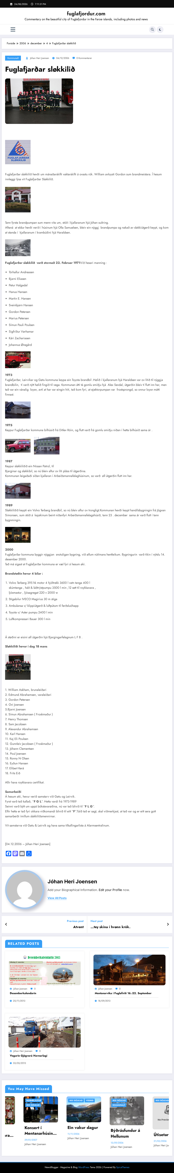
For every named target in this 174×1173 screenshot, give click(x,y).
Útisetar (118, 1100)
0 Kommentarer (84, 58)
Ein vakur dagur (25, 1127)
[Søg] (152, 29)
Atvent (78, 927)
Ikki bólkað (18, 1100)
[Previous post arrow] (6, 924)
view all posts (57, 898)
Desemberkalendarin (23, 993)
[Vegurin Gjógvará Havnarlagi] (44, 1032)
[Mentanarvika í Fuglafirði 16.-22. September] (129, 969)
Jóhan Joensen (20, 988)
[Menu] (12, 29)
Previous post (75, 921)
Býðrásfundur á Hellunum (67, 1133)
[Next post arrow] (168, 924)
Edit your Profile (110, 890)
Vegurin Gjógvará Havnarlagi (28, 1056)
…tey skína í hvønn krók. (110, 927)
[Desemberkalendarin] (44, 969)
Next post (97, 921)
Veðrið (32, 1100)
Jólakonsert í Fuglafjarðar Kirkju (151, 1104)
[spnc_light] (160, 29)
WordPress (83, 1167)
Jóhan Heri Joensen (39, 58)
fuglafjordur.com (86, 13)
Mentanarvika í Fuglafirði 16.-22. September (123, 993)
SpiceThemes (122, 1167)
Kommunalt (13, 58)
